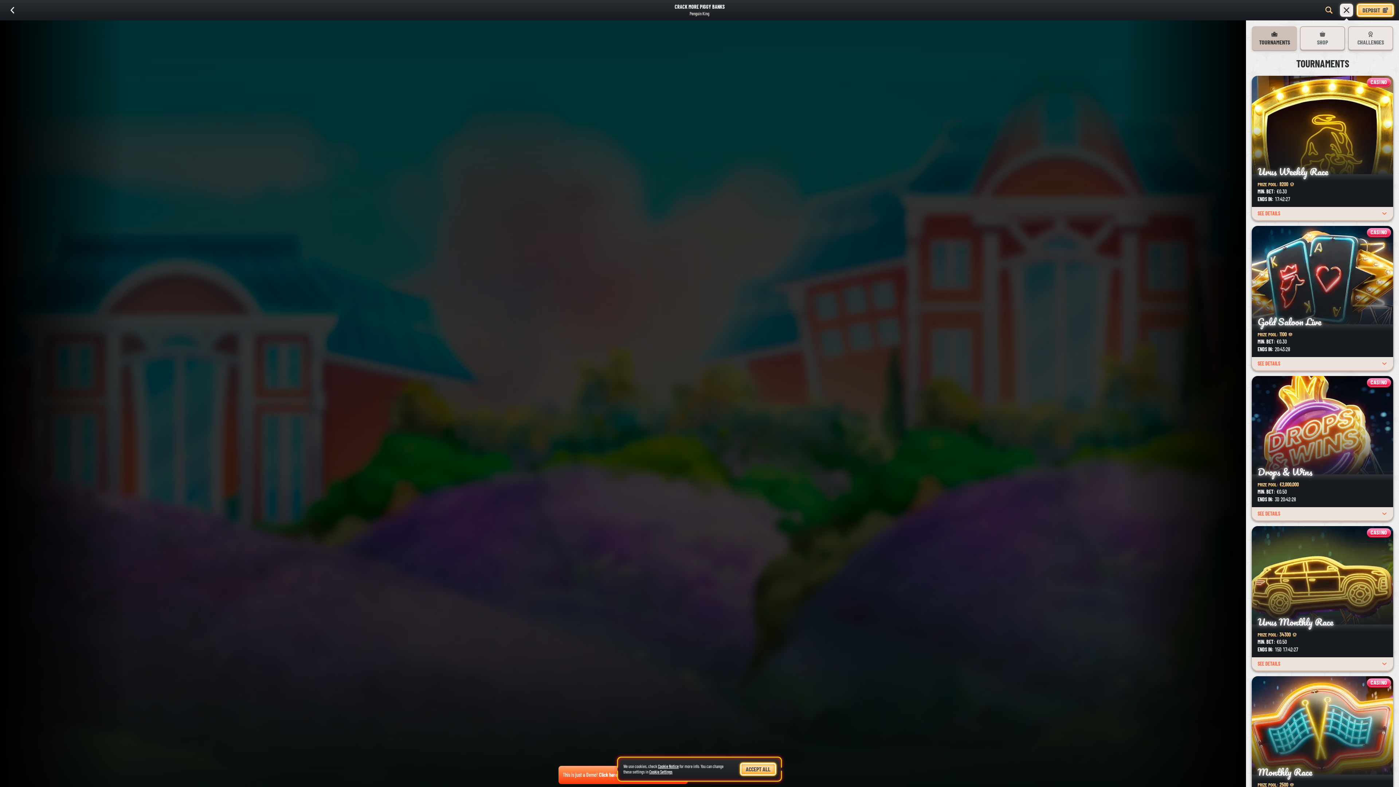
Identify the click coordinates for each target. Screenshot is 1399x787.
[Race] (1346, 10)
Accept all (758, 769)
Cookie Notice (668, 766)
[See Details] (1384, 213)
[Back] (12, 10)
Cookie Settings (661, 772)
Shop (1322, 42)
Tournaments (1274, 42)
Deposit (1371, 10)
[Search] (1329, 10)
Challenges (1370, 42)
